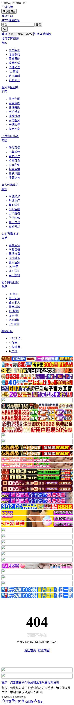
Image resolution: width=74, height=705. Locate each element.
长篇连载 (14, 169)
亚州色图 (14, 98)
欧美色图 (14, 103)
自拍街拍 (14, 111)
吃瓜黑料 (14, 75)
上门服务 (14, 213)
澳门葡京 (14, 298)
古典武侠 (14, 151)
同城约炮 (14, 196)
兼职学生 (14, 205)
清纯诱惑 (14, 116)
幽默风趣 (14, 173)
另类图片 (14, 120)
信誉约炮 (14, 217)
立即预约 (14, 226)
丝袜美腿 (14, 107)
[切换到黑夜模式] (4, 29)
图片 (20, 34)
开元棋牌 (14, 306)
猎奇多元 (14, 80)
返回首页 (30, 650)
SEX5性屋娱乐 (10, 20)
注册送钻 (14, 271)
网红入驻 (14, 245)
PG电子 (13, 266)
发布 (14, 342)
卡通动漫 (14, 67)
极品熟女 (14, 129)
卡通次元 (14, 124)
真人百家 (14, 262)
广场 (14, 351)
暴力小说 (14, 156)
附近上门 (14, 200)
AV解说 (13, 71)
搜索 (38, 24)
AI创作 (15, 338)
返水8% (13, 315)
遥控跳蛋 (14, 258)
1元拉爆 (14, 311)
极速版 (15, 347)
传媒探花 (14, 54)
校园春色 (14, 160)
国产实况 (14, 50)
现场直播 (14, 253)
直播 (42, 34)
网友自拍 (14, 249)
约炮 (36, 34)
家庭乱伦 (14, 164)
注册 (10, 16)
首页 (4, 34)
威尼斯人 (14, 302)
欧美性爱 (14, 63)
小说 (29, 34)
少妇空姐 (14, 209)
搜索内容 (44, 650)
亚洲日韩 (14, 58)
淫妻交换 (14, 177)
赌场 (48, 34)
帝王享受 (14, 222)
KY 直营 (14, 324)
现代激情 (14, 147)
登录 (4, 16)
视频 (12, 34)
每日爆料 (14, 275)
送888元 (14, 319)
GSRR (18, 697)
